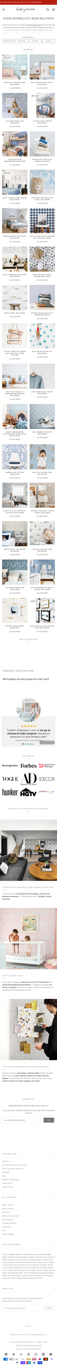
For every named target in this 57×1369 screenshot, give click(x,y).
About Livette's (8, 1205)
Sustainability (8, 1220)
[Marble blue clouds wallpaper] (14, 456)
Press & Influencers (10, 1216)
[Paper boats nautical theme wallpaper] (42, 143)
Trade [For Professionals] (28, 1346)
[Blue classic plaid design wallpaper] (14, 182)
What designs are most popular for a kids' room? (26, 679)
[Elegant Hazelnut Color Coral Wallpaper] (42, 495)
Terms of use (7, 1183)
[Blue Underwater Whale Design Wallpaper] (42, 572)
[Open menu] (5, 10)
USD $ (27, 1326)
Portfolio (6, 1212)
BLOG (45, 1342)
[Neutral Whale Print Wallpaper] (14, 610)
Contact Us (6, 1161)
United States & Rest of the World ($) (27, 1335)
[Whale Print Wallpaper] (14, 297)
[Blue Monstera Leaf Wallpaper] (14, 105)
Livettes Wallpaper (20, 1342)
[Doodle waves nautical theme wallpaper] (42, 297)
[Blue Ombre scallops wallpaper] (42, 416)
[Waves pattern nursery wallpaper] (14, 67)
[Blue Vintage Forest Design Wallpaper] (42, 259)
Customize (6, 1172)
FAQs (4, 1176)
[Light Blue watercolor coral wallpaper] (42, 182)
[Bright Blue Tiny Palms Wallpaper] (14, 533)
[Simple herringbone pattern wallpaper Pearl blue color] (14, 416)
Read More (28, 37)
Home (38, 1342)
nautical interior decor (34, 25)
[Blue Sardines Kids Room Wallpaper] (14, 259)
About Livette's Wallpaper (28, 1349)
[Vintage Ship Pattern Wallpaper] (42, 533)
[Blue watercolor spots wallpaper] (42, 67)
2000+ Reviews (8, 1209)
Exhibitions (6, 1227)
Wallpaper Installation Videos (14, 1165)
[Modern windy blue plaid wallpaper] (14, 220)
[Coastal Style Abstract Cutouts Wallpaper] (14, 495)
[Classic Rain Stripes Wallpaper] (42, 105)
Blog (4, 1231)
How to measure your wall (13, 1169)
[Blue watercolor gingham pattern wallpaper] (42, 220)
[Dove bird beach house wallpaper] (42, 376)
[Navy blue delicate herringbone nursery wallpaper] (14, 376)
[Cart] (46, 10)
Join (49, 1120)
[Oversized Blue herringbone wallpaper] (14, 143)
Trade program (8, 1234)
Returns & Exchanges (10, 1180)
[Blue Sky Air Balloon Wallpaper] (42, 456)
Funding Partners (9, 1223)
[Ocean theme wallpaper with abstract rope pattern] (14, 335)
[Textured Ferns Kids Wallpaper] (14, 572)
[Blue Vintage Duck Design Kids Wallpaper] (42, 610)
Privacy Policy (8, 1187)
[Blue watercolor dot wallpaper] (42, 335)
